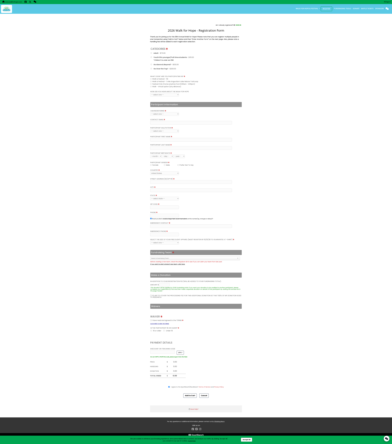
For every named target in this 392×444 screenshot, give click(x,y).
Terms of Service (204, 387)
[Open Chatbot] (387, 439)
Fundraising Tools (342, 8)
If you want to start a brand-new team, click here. (167, 264)
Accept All (246, 440)
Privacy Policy (219, 387)
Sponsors (379, 8)
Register (326, 9)
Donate (356, 8)
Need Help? (194, 409)
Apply (180, 353)
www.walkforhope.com (13, 2)
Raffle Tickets (367, 8)
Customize (192, 441)
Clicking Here (219, 421)
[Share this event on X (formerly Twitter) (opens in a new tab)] (30, 2)
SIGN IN (238, 25)
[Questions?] (35, 2)
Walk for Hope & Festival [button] (307, 8)
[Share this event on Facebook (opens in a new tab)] (26, 2)
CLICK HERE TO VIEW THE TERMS (159, 324)
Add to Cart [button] (190, 395)
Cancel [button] (204, 395)
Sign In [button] (388, 2)
